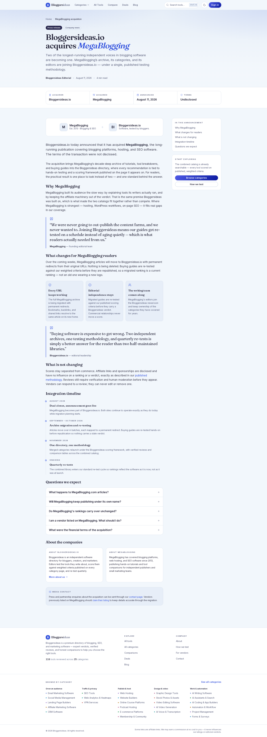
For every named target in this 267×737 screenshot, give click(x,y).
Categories (81, 5)
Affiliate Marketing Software (62, 707)
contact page (136, 597)
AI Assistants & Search (203, 697)
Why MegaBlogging (185, 127)
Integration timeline (184, 141)
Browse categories (196, 177)
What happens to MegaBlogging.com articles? (79, 492)
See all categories (211, 682)
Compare (113, 5)
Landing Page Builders (59, 702)
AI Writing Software (202, 693)
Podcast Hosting (128, 707)
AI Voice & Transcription (168, 711)
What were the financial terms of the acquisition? (80, 530)
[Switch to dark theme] (204, 5)
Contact (180, 658)
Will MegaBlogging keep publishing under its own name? (85, 501)
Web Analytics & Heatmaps (97, 697)
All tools (128, 641)
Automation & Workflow (204, 707)
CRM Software (55, 711)
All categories (131, 647)
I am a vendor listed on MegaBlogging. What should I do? (85, 520)
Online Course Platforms (132, 702)
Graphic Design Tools (167, 693)
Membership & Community (133, 716)
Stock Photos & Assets (167, 697)
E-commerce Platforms (131, 711)
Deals (125, 5)
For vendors (182, 652)
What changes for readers (188, 132)
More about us (57, 577)
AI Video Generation (166, 707)
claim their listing (101, 600)
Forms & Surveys (200, 716)
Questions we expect (186, 146)
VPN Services (91, 702)
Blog (135, 5)
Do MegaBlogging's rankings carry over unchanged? (83, 511)
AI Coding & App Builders (205, 702)
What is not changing (185, 137)
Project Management (202, 711)
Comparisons (131, 652)
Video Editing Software (168, 702)
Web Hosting (126, 693)
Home (49, 19)
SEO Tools (89, 693)
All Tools (98, 5)
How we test (196, 184)
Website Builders (128, 697)
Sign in (215, 5)
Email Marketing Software (61, 693)
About (179, 641)
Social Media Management (61, 697)
